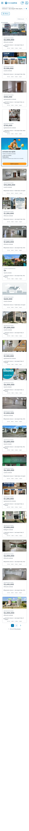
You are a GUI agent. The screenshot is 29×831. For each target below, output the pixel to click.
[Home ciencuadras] (11, 3)
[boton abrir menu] (2, 3)
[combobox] (22, 19)
